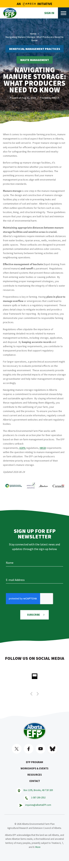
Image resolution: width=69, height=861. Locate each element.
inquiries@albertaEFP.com (38, 804)
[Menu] (63, 12)
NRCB (43, 448)
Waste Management (34, 60)
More (37, 846)
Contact (34, 781)
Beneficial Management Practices (34, 49)
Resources (34, 774)
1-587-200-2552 (38, 797)
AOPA (22, 448)
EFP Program (34, 762)
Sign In (49, 13)
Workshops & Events (34, 768)
